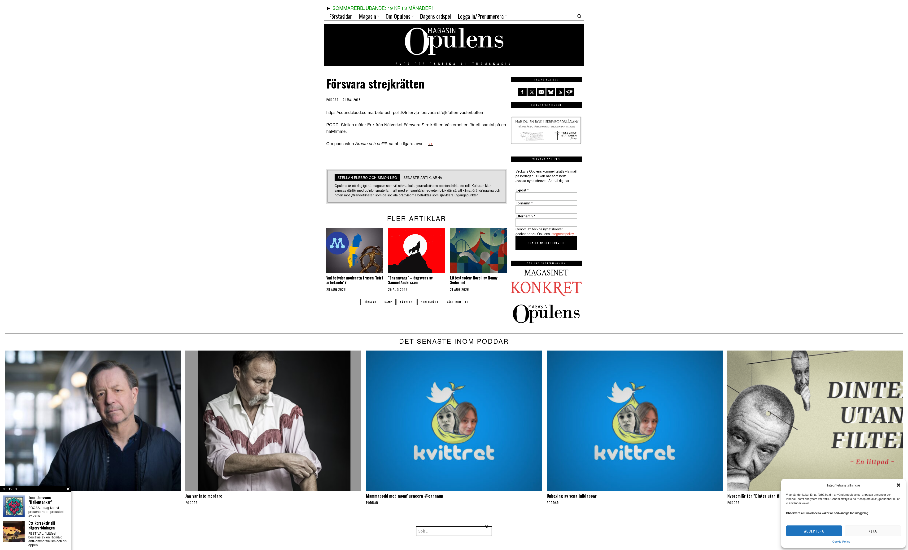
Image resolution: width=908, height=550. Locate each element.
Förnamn (524, 203)
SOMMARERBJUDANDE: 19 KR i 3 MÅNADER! (382, 7)
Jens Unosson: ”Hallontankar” (40, 499)
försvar (370, 302)
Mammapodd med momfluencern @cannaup (404, 495)
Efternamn (525, 216)
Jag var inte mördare (203, 495)
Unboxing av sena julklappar (572, 495)
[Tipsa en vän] (541, 92)
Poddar (332, 99)
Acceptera (814, 530)
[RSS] (560, 92)
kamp (388, 302)
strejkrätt (430, 302)
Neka (873, 530)
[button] (898, 485)
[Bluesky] (550, 92)
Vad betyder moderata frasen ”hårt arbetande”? (354, 280)
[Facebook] (522, 92)
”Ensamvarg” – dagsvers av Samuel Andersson (410, 280)
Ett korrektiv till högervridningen (41, 525)
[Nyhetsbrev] (569, 92)
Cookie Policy (841, 541)
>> (430, 143)
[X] (532, 92)
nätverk (406, 302)
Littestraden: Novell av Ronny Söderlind (474, 280)
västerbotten (458, 302)
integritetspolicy (562, 233)
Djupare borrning (20, 495)
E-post (522, 190)
